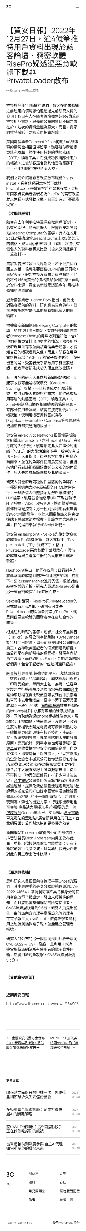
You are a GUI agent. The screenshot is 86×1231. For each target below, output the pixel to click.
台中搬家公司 (36, 759)
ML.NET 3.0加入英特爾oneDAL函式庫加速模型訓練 (64, 1043)
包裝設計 (13, 812)
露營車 (53, 791)
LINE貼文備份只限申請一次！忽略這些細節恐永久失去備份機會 (36, 1094)
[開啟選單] (77, 6)
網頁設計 (13, 673)
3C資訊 (34, 91)
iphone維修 (20, 711)
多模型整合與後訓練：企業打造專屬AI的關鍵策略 (34, 1111)
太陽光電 (36, 727)
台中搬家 (21, 780)
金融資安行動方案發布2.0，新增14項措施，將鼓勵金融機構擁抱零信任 (25, 1043)
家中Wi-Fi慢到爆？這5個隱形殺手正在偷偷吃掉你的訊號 (34, 1129)
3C (8, 6)
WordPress (66, 1223)
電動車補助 (50, 705)
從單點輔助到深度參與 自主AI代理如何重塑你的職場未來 (34, 1146)
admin (18, 91)
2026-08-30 (76, 1095)
